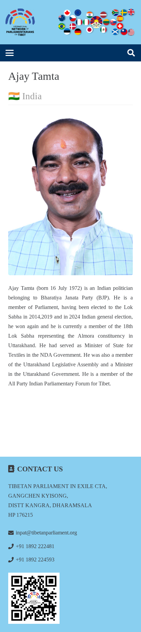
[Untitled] (70, 598)
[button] (9, 53)
